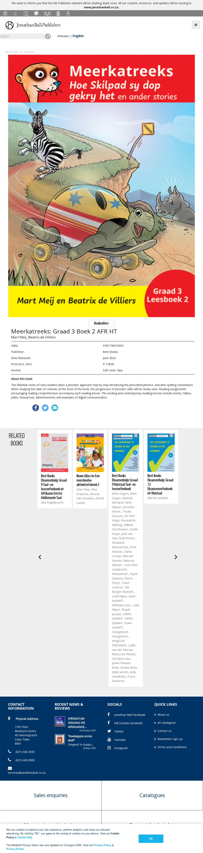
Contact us (164, 731)
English (78, 36)
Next (176, 557)
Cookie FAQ (24, 837)
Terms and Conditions (172, 747)
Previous (40, 557)
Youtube (119, 740)
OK (151, 838)
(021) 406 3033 (25, 752)
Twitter (119, 731)
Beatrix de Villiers (42, 337)
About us (163, 714)
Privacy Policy (102, 845)
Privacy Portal (15, 848)
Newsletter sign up (170, 739)
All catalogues (166, 723)
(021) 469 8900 (25, 760)
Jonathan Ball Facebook (129, 715)
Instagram (121, 748)
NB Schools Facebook (128, 723)
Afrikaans (63, 36)
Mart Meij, (19, 337)
